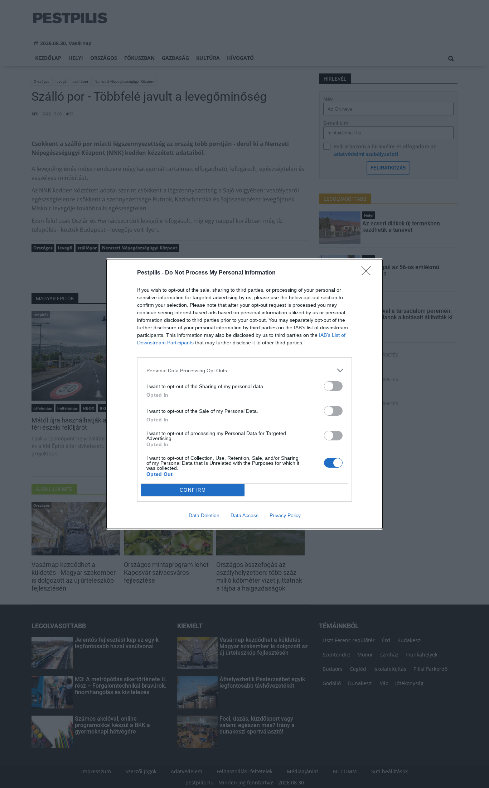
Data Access (244, 515)
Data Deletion (204, 515)
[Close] (368, 273)
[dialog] (244, 394)
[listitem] (244, 370)
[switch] (333, 386)
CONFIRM (193, 490)
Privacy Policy (285, 515)
